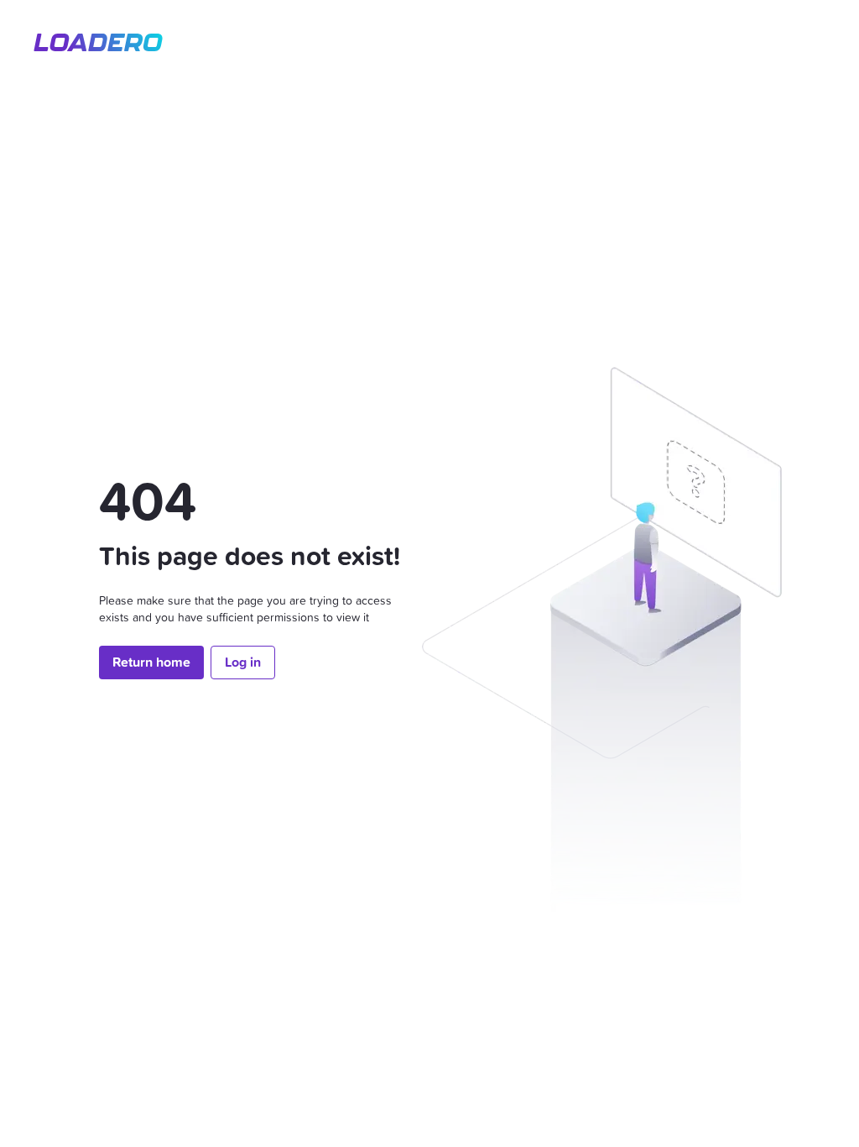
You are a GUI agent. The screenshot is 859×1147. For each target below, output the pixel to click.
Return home (151, 662)
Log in (243, 662)
